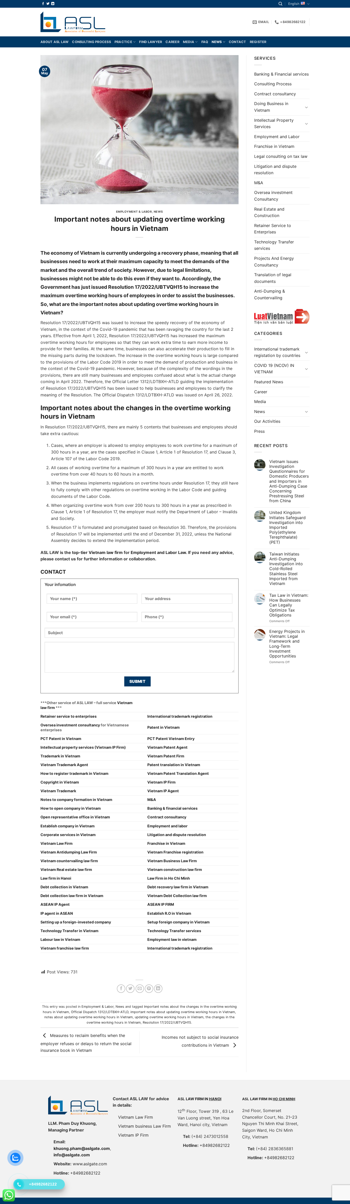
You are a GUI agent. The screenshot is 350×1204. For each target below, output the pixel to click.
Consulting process (91, 42)
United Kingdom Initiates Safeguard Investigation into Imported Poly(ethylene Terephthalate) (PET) (287, 527)
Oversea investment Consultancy (273, 196)
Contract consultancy (275, 93)
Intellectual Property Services (274, 123)
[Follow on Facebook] (43, 4)
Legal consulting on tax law (280, 156)
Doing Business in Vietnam (271, 107)
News (217, 42)
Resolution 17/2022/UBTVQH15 (167, 1022)
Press (259, 431)
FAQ (204, 42)
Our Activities (267, 421)
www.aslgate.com (90, 1163)
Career (172, 42)
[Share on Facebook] (121, 988)
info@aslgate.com (72, 1154)
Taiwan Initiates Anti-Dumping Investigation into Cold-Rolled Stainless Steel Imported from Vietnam (286, 569)
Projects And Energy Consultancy (274, 261)
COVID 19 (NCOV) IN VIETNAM (274, 369)
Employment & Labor (134, 211)
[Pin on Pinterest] (149, 988)
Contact (237, 42)
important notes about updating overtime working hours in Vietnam (182, 1012)
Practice (123, 42)
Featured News (268, 381)
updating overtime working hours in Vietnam (169, 1017)
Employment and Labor (277, 136)
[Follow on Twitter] (47, 4)
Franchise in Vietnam (274, 146)
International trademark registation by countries (277, 352)
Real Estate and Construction (269, 212)
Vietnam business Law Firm (144, 1126)
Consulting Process (273, 83)
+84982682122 (85, 1173)
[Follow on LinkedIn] (52, 4)
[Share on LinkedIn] (158, 988)
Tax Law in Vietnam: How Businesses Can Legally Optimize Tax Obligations (288, 605)
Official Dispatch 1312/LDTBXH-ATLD (99, 1012)
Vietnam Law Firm (135, 1117)
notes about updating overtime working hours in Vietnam (88, 1017)
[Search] (280, 3)
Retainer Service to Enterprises (272, 229)
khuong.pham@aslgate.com (82, 1148)
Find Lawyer (150, 42)
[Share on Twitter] (130, 988)
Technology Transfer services (274, 245)
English (294, 4)
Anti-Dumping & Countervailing (269, 294)
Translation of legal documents (272, 278)
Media (188, 42)
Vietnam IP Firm (133, 1135)
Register (258, 42)
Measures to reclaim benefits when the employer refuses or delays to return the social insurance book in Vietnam (85, 1043)
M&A (258, 182)
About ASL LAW (54, 42)
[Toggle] (306, 107)
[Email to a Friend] (140, 988)
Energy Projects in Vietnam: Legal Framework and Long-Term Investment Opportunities (287, 643)
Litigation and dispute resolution (275, 170)
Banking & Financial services (281, 74)
